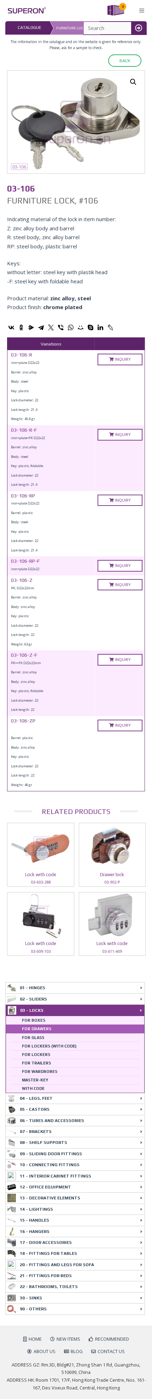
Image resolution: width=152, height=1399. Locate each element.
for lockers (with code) (49, 1046)
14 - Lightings (36, 1209)
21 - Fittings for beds (46, 1275)
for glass (33, 1037)
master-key (35, 1080)
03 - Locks (31, 1010)
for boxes (33, 1020)
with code (33, 1088)
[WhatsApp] (70, 327)
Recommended (112, 1339)
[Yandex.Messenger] (31, 327)
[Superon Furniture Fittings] (25, 10)
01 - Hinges (32, 987)
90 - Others (33, 1308)
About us (44, 1351)
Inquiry (122, 359)
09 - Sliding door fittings (51, 1153)
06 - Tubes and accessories (52, 1120)
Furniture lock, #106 (76, 28)
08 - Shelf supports (43, 1142)
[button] (133, 82)
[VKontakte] (11, 327)
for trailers (36, 1063)
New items (68, 1339)
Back (124, 60)
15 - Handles (34, 1220)
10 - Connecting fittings (50, 1164)
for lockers (36, 1054)
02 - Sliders (33, 999)
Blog (77, 1351)
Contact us (111, 1351)
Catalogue (29, 27)
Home (35, 1339)
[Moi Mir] (80, 327)
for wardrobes (39, 1071)
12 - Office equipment (45, 1187)
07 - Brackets (36, 1131)
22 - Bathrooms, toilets (49, 1286)
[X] (51, 327)
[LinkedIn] (100, 327)
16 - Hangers (34, 1231)
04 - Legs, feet (36, 1098)
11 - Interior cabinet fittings (55, 1176)
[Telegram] (41, 327)
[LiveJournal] (110, 327)
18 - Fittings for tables (48, 1253)
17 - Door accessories (46, 1242)
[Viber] (61, 327)
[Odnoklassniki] (21, 327)
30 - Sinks (31, 1297)
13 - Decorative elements (50, 1198)
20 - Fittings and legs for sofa (57, 1264)
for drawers (36, 1029)
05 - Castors (34, 1109)
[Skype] (90, 327)
